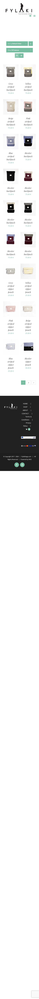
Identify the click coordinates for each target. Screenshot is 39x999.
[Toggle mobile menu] (34, 16)
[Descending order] (31, 43)
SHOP (25, 407)
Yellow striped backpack (28, 86)
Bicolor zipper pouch (28, 361)
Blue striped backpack (11, 156)
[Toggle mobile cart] (30, 16)
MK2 (30, 459)
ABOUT (25, 410)
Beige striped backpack (11, 121)
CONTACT (25, 413)
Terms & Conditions (26, 418)
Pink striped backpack (28, 121)
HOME (25, 404)
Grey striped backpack (11, 86)
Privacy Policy (27, 424)
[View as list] (21, 55)
